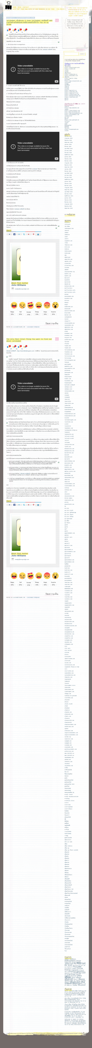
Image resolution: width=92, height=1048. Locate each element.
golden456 (67, 370)
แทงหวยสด (67, 942)
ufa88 (66, 706)
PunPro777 (67, 572)
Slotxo (66, 654)
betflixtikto (68, 288)
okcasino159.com (69, 496)
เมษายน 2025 (68, 169)
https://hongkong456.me (71, 129)
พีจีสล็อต (67, 821)
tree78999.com (69, 697)
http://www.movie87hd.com (72, 112)
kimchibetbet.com (70, 409)
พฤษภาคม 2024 (69, 189)
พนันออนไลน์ (68, 817)
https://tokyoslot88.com (72, 94)
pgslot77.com (68, 545)
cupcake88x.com (69, 325)
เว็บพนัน (66, 922)
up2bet (66, 728)
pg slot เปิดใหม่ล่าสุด (70, 512)
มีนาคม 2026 (68, 146)
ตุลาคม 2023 (68, 198)
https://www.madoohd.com (72, 108)
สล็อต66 (66, 856)
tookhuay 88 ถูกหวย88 (71, 695)
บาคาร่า (67, 802)
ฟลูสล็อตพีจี (67, 825)
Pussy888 (67, 576)
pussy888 (67, 79)
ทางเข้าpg (67, 798)
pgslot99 (67, 547)
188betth (67, 234)
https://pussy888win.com (72, 114)
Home (14, 7)
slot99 (66, 70)
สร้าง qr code (68, 842)
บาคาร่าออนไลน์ (68, 807)
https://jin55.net (70, 69)
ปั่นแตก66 (67, 813)
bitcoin (67, 300)
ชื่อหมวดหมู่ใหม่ (68, 774)
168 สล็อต (67, 226)
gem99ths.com (68, 366)
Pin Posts (60, 9)
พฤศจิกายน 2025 (69, 154)
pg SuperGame (68, 518)
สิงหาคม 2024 (68, 185)
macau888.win (68, 457)
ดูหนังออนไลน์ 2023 (69, 784)
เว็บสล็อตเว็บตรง (69, 928)
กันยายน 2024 (68, 183)
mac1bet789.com (69, 453)
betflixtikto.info (70, 290)
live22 (66, 122)
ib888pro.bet (68, 387)
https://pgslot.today (71, 78)
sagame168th (68, 603)
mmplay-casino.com (70, 471)
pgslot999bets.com (70, 551)
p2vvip (66, 502)
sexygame (67, 627)
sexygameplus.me (69, 632)
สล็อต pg (67, 848)
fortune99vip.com (70, 350)
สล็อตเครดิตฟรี (68, 885)
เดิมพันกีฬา (67, 914)
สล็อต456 (67, 854)
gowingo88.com (69, 372)
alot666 (67, 267)
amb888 (66, 269)
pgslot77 (67, 543)
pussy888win (68, 580)
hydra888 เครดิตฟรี (70, 385)
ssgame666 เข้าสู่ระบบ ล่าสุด (72, 667)
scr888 (66, 613)
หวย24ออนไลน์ (68, 901)
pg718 (66, 527)
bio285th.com (68, 298)
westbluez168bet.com (71, 749)
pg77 (66, 529)
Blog (19, 7)
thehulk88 (67, 687)
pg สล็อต (67, 520)
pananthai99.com (69, 504)
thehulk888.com (69, 689)
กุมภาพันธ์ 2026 (69, 148)
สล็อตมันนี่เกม (68, 881)
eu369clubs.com (69, 339)
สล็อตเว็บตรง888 (69, 891)
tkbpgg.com (68, 693)
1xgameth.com (68, 241)
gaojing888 (68, 364)
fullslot (67, 121)
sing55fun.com (69, 636)
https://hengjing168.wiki (72, 67)
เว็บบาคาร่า (67, 920)
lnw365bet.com (69, 428)
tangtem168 (68, 679)
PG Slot (67, 508)
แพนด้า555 (67, 947)
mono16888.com (69, 475)
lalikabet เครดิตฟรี (47, 49)
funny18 (67, 87)
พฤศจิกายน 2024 (69, 179)
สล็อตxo (66, 877)
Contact (26, 7)
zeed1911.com (68, 761)
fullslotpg (68, 358)
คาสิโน (66, 767)
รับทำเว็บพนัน (68, 833)
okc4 (66, 492)
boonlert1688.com (70, 311)
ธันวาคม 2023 (68, 194)
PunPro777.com (69, 574)
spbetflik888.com (70, 658)
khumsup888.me (69, 407)
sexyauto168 (68, 619)
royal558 (67, 595)
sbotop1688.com (69, 611)
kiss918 (67, 89)
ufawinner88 (68, 722)
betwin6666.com (69, 296)
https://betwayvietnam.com (72, 95)
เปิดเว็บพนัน (67, 916)
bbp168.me (67, 284)
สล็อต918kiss (68, 868)
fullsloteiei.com (70, 356)
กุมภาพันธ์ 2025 (69, 173)
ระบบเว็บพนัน (68, 831)
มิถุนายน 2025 (68, 165)
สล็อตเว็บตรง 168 (69, 889)
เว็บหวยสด (67, 930)
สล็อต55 (73, 977)
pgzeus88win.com (69, 560)
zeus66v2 (67, 763)
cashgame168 (68, 317)
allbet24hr (68, 263)
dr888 (66, 331)
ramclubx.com (68, 582)
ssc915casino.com (70, 665)
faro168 (67, 128)
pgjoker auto (68, 537)
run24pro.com (68, 599)
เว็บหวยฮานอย (68, 932)
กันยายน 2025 (68, 159)
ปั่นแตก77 (67, 815)
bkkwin (66, 302)
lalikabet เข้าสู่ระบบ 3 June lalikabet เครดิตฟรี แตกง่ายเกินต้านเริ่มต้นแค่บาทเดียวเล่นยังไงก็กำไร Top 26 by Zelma (29, 22)
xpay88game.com (69, 757)
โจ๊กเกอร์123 (68, 66)
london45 (67, 432)
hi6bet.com (68, 378)
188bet (66, 232)
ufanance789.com (69, 720)
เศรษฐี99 (67, 938)
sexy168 (67, 615)
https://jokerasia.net (71, 97)
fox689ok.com (68, 352)
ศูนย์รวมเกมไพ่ (68, 837)
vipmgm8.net (68, 741)
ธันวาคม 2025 (68, 152)
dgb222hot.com (69, 327)
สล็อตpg (66, 872)
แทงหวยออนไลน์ (68, 944)
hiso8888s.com (69, 380)
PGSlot (66, 541)
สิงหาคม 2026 (68, 136)
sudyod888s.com (69, 673)
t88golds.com (68, 677)
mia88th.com (68, 465)
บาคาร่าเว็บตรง (68, 809)
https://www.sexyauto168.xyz (73, 81)
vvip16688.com (69, 747)
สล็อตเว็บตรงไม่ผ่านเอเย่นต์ (71, 893)
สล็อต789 (67, 862)
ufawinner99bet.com (70, 724)
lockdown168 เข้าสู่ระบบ (71, 430)
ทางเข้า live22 (69, 794)
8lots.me (67, 247)
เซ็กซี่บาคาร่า (68, 912)
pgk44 (66, 539)
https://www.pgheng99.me (72, 120)
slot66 (66, 71)
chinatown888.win (70, 323)
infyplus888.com (69, 391)
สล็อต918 (67, 866)
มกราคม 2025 (68, 175)
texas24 (67, 683)
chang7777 (67, 321)
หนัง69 (66, 897)
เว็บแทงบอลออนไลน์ (69, 936)
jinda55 (67, 395)
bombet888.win (69, 306)
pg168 (66, 525)
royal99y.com (68, 597)
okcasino (67, 494)
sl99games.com (69, 644)
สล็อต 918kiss (68, 846)
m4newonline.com (69, 448)
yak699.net (68, 759)
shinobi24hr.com (69, 634)
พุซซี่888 (67, 823)
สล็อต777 (67, 860)
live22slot (68, 426)
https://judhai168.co (71, 74)
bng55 (66, 304)
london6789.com (69, 434)
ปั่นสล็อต (67, 811)
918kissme (67, 253)
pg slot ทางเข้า (69, 510)
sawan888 (67, 607)
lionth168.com (69, 422)
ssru (66, 669)
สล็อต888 (67, 77)
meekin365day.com (70, 461)
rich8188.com (68, 590)
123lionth (67, 224)
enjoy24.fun (68, 337)
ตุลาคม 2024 (68, 181)
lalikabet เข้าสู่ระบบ (33, 327)
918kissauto (68, 251)
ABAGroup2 (67, 257)
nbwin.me (67, 479)
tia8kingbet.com (69, 691)
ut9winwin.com (69, 730)
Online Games (68, 498)
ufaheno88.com (69, 714)
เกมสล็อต (67, 907)
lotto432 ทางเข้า (69, 436)
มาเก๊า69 (67, 829)
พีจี (65, 819)
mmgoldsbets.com (69, 469)
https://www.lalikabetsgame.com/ (25, 351)
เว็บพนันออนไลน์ (68, 924)
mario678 (67, 459)
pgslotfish (68, 553)
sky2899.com (68, 642)
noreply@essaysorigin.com (22, 289)
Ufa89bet (67, 708)
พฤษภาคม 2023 (69, 208)
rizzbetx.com (68, 592)
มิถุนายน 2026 (68, 140)
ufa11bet (67, 700)
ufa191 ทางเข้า (69, 704)
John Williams (18, 285)
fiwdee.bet (68, 345)
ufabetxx (67, 710)
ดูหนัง (66, 124)
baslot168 (67, 282)
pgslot (66, 98)
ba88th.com (68, 273)
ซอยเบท (66, 776)
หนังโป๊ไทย (67, 85)
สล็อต (66, 844)
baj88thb (67, 280)
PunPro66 (67, 568)
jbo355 (66, 393)
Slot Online (68, 650)
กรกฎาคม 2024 (68, 187)
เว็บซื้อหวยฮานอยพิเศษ (70, 918)
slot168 (67, 652)
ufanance (67, 718)
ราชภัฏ (66, 835)
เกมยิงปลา (67, 905)
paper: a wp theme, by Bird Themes (46, 1034)
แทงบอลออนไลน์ (68, 940)
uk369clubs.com (69, 726)
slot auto (67, 648)
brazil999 (67, 313)
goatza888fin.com (70, 368)
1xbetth (67, 86)
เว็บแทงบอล (67, 934)
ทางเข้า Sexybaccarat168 (71, 796)
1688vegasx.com (69, 228)
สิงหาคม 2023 (68, 202)
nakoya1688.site (69, 477)
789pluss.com (68, 245)
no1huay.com (68, 490)
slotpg (66, 83)
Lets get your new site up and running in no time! (34, 9)
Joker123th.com (69, 403)
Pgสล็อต (66, 564)
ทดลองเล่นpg (68, 788)
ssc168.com (68, 662)
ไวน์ (65, 951)
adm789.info (68, 261)
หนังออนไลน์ (67, 899)
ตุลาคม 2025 (68, 156)
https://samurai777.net (71, 93)
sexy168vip (68, 617)
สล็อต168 (67, 852)
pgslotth (67, 557)
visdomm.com (68, 745)
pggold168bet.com (70, 533)
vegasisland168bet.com (71, 732)
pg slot (67, 117)
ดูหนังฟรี (67, 126)
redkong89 (67, 586)
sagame (66, 109)
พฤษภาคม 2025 (69, 167)
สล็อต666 (67, 858)
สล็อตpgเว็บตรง (68, 874)
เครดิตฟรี (67, 909)
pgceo (66, 531)
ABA (65, 255)
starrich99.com (69, 671)
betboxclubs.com (69, 286)
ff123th (67, 343)
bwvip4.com (68, 315)
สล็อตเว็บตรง (68, 73)
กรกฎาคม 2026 (68, 138)
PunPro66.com (68, 570)
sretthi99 (67, 660)
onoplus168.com (69, 500)
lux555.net (68, 446)
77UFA (66, 243)
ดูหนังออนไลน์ (68, 125)
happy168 (67, 374)
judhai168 (67, 405)
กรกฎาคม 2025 (68, 163)
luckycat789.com (69, 444)
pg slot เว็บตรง (69, 514)
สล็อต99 (66, 870)
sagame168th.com (69, 605)
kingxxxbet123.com (70, 413)
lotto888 (67, 442)
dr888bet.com (68, 333)
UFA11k (66, 702)
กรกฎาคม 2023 (68, 204)
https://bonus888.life (71, 75)
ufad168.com (68, 712)
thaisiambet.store (70, 685)
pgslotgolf (68, 555)
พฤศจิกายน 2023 (69, 196)
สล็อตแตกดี (67, 895)
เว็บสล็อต (67, 926)
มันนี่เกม (66, 827)
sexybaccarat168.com (71, 625)
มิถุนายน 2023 (68, 206)
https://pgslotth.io (71, 90)
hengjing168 (68, 376)
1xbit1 (66, 238)
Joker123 (67, 399)
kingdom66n (68, 411)
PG (65, 506)
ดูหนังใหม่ (67, 786)
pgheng (66, 535)
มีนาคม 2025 (68, 171)
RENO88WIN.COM (69, 588)
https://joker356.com (71, 91)
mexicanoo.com (69, 463)
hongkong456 (68, 383)
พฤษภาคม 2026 (69, 142)
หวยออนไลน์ (67, 903)
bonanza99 (67, 308)
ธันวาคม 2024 (68, 177)
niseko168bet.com (70, 483)
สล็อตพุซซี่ (67, 879)
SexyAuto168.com (69, 621)
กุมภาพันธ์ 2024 (69, 191)
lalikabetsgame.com (19, 327)
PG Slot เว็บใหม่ (69, 516)
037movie (67, 222)
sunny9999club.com (70, 675)
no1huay (67, 488)
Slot (66, 646)
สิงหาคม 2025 (68, 161)
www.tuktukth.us (69, 753)
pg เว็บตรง (67, 523)
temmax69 (67, 681)
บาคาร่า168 (67, 804)
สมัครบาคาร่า (68, 839)
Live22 (66, 424)
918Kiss (67, 249)
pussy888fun (68, 578)
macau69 (67, 455)
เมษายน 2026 (68, 144)
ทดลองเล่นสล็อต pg (69, 792)
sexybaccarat (68, 116)
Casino (66, 319)
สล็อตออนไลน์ (68, 883)
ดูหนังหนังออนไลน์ (69, 780)
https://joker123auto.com (72, 110)
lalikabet (35, 169)
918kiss (67, 106)
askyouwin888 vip (70, 271)
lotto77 (67, 440)
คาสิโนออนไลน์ (68, 769)
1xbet (66, 236)
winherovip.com (69, 751)
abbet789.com (68, 259)
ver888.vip (68, 737)
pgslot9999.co (69, 549)
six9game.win (68, 640)
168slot (67, 230)
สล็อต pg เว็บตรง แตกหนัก (71, 850)
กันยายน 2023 (68, 200)
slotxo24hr (68, 82)
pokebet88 (67, 566)
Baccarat (67, 278)
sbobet (66, 609)
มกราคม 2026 (68, 150)
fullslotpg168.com (70, 360)
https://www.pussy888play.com (73, 113)
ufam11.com (68, 716)
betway (66, 294)
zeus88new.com (69, 765)
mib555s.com (68, 467)
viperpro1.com (69, 739)
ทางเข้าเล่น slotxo (69, 800)
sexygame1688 (68, 630)
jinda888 (67, 397)
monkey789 (67, 473)
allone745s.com (69, 265)
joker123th (68, 401)
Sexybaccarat (68, 623)
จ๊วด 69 (66, 772)
